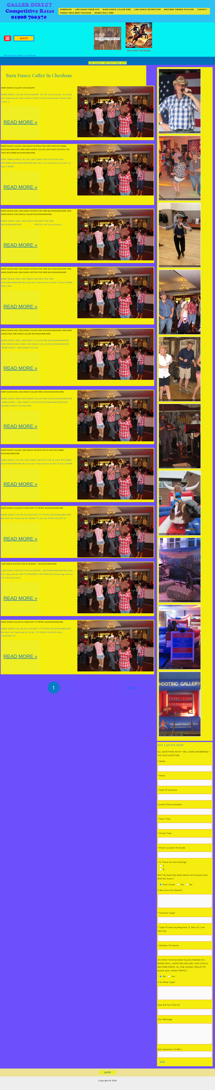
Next (136, 687)
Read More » (20, 128)
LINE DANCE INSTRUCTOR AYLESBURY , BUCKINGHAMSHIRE (29, 564)
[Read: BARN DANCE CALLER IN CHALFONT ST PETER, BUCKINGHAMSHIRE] (115, 531)
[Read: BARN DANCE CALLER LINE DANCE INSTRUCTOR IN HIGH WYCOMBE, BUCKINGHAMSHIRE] (115, 474)
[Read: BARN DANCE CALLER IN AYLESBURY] (115, 111)
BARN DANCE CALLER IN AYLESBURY (18, 88)
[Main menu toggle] (7, 38)
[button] (23, 38)
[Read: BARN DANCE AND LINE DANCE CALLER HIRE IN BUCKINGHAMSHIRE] (115, 415)
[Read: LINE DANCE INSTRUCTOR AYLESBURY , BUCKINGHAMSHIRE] (115, 587)
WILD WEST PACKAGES (138, 50)
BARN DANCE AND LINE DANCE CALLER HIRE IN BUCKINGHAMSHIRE (32, 392)
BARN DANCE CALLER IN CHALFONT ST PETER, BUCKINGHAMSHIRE (32, 508)
